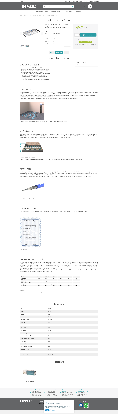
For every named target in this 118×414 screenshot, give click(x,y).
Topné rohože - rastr (37, 15)
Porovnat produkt (90, 39)
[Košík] (90, 6)
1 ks (49, 335)
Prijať (47, 410)
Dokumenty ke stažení (77, 1)
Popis (51, 52)
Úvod (22, 1)
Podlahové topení (27, 15)
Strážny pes (78, 39)
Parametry (59, 52)
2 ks (49, 338)
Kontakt (85, 1)
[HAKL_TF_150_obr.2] (29, 372)
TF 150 (44, 15)
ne (48, 344)
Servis (70, 1)
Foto (66, 52)
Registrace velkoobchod (94, 1)
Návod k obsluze (81, 65)
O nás (66, 1)
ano (49, 341)
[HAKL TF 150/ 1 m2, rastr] (31, 33)
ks (77, 35)
